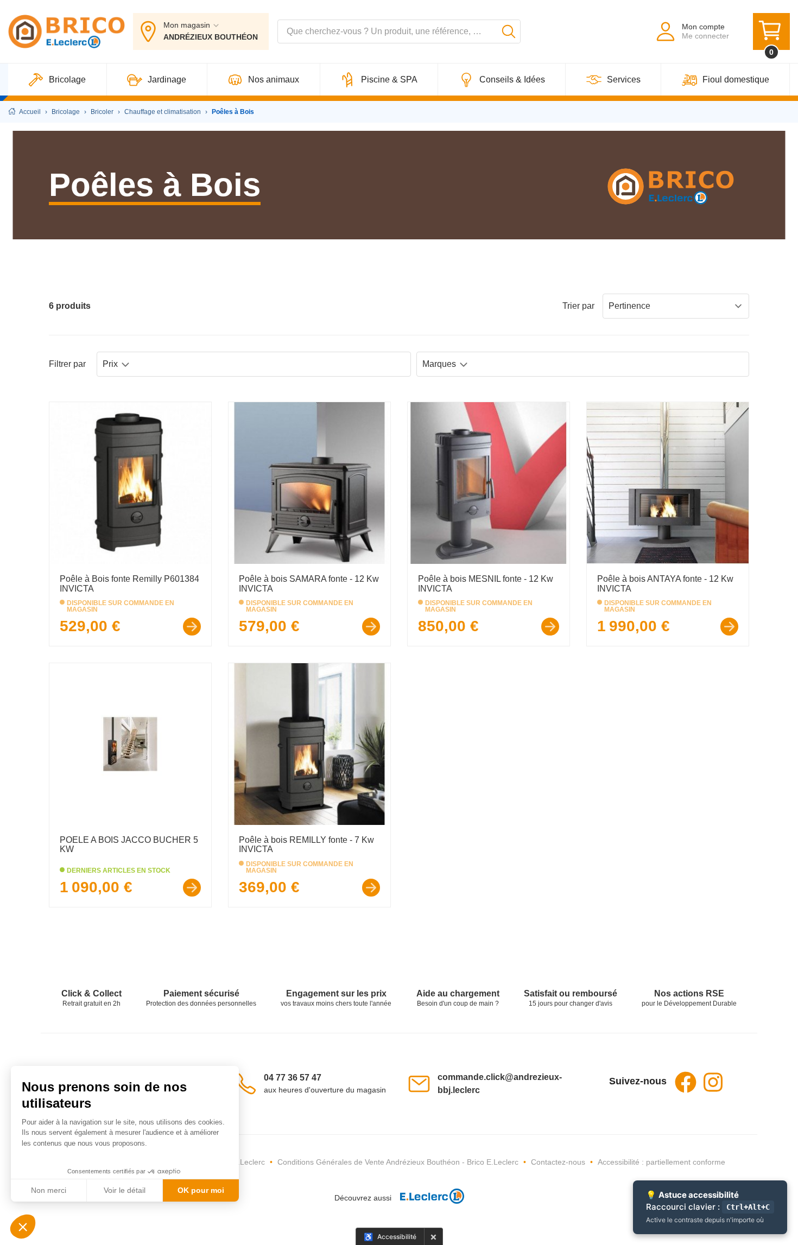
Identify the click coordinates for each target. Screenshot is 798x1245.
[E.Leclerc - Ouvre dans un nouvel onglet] (427, 1198)
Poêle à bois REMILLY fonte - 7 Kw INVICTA (306, 844)
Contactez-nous (558, 1162)
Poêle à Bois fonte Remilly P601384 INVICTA (129, 583)
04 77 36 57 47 (292, 1077)
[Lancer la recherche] (508, 31)
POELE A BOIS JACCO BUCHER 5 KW (129, 844)
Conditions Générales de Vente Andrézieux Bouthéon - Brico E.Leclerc (397, 1162)
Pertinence (629, 305)
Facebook (685, 1082)
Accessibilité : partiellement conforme (661, 1162)
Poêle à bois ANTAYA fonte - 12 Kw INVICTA (665, 583)
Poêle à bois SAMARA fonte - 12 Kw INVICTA (309, 583)
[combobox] (399, 31)
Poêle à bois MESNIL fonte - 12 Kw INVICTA (485, 583)
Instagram (713, 1082)
